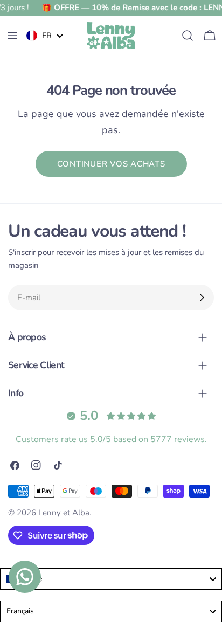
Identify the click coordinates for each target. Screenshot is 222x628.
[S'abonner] (201, 297)
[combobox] (111, 579)
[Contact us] (25, 577)
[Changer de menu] (12, 35)
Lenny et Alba (63, 512)
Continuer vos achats (111, 163)
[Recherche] (187, 35)
